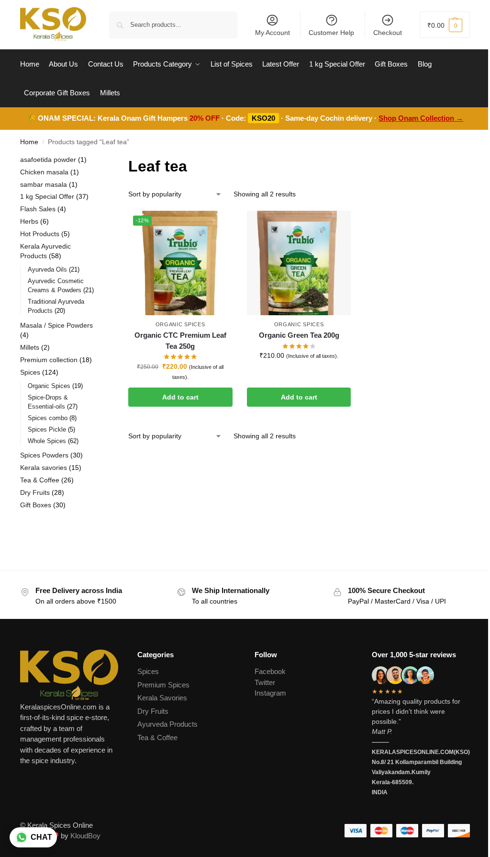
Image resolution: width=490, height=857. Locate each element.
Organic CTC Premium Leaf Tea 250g (180, 340)
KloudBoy (85, 836)
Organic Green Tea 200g (299, 335)
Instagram (270, 693)
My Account (272, 32)
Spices (148, 671)
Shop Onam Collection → (421, 118)
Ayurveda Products (167, 724)
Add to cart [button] (180, 397)
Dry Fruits (152, 711)
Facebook (270, 671)
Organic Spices (180, 324)
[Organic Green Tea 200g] (299, 263)
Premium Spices (163, 685)
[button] (445, 24)
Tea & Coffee (157, 737)
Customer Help (331, 32)
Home (29, 142)
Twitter (265, 682)
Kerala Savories (162, 698)
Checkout (387, 32)
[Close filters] (99, 161)
